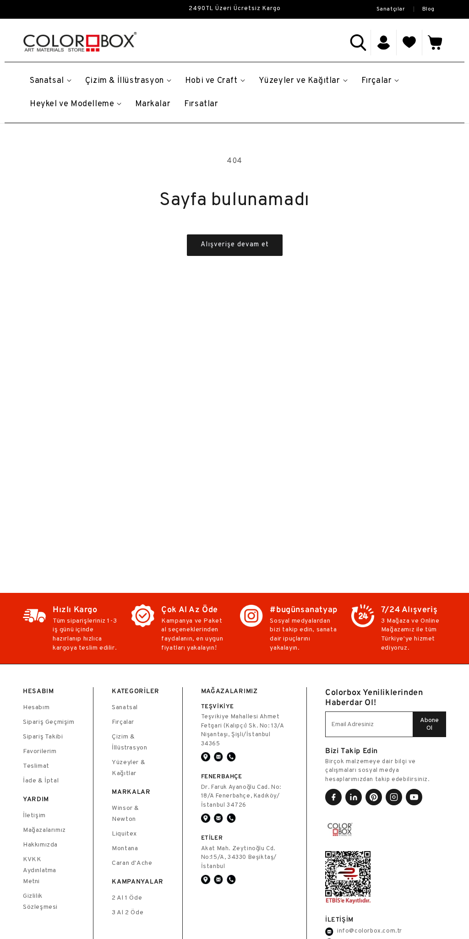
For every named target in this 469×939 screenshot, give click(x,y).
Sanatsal (125, 707)
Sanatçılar (390, 9)
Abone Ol (429, 724)
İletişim (34, 816)
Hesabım (36, 707)
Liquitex (124, 834)
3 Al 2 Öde (127, 913)
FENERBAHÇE (221, 776)
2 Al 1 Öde (127, 898)
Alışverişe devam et (235, 244)
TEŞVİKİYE (217, 706)
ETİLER (212, 837)
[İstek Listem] (409, 42)
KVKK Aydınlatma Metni (39, 870)
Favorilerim (40, 751)
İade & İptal (41, 781)
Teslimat (36, 766)
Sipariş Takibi (43, 737)
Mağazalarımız (44, 830)
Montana (125, 848)
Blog (428, 9)
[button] (358, 42)
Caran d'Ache (132, 863)
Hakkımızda (40, 845)
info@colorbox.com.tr (369, 931)
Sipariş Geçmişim (49, 722)
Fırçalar (123, 722)
